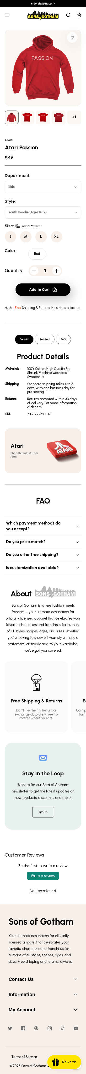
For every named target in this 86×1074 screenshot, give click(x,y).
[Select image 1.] (27, 117)
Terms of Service (24, 1057)
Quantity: (14, 270)
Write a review (43, 875)
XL (56, 237)
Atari (9, 140)
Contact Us (21, 979)
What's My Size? (32, 226)
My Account (22, 1009)
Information (22, 994)
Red (37, 254)
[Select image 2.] (43, 117)
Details (24, 339)
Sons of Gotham (33, 1066)
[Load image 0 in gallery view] (12, 117)
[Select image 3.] (59, 117)
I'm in (43, 812)
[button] (7, 15)
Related (44, 339)
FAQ (63, 339)
